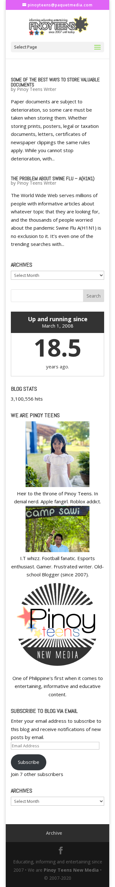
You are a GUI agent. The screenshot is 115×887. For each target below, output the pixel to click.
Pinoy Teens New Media (71, 870)
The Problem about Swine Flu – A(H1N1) (53, 178)
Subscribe (28, 762)
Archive (54, 833)
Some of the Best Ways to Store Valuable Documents (55, 82)
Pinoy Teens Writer (36, 89)
